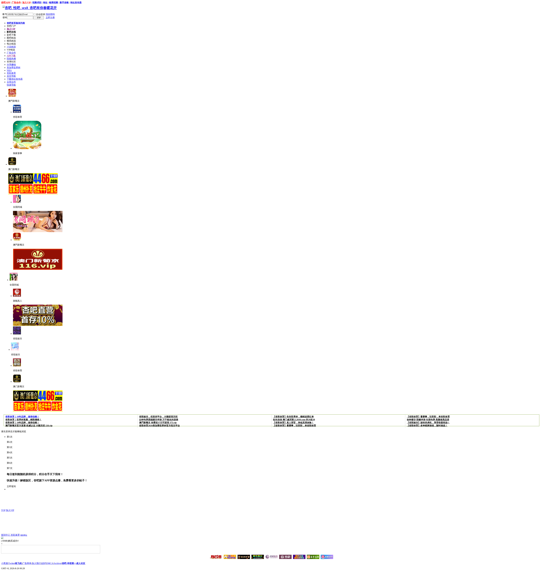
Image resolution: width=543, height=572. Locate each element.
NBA (9, 70)
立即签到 (11, 486)
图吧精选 (11, 38)
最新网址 (23, 535)
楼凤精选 (11, 41)
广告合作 (16, 2)
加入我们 (36, 563)
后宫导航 (11, 76)
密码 (5, 17)
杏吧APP (5, 2)
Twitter (11, 563)
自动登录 (40, 14)
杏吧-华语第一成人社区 (73, 563)
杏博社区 (11, 61)
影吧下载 (11, 35)
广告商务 (26, 563)
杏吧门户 (11, 26)
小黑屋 (4, 563)
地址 (45, 2)
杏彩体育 (11, 73)
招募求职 (36, 2)
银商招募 (53, 2)
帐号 (5, 14)
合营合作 (11, 82)
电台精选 (11, 44)
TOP (3, 510)
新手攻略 (64, 2)
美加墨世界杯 (13, 67)
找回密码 (50, 14)
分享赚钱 (11, 64)
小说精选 (11, 47)
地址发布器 (76, 2)
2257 (43, 563)
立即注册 (50, 17)
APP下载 (11, 55)
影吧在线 (11, 32)
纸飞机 (18, 563)
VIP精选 (11, 50)
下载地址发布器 (15, 79)
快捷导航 (11, 85)
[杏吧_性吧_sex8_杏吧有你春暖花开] (30, 8)
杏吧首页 (16, 23)
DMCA (49, 563)
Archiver (58, 563)
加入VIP (26, 2)
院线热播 (11, 58)
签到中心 (6, 535)
